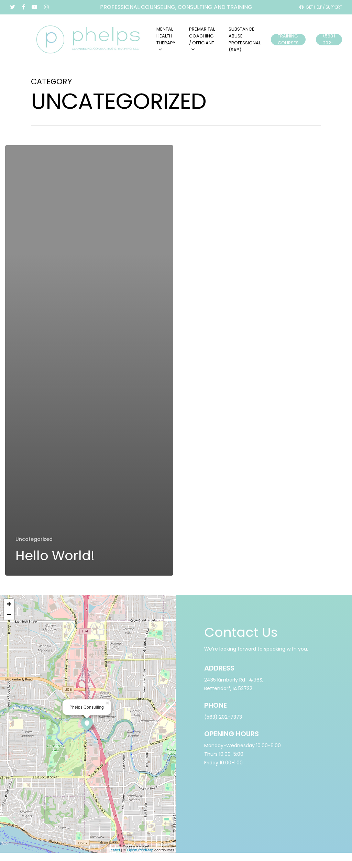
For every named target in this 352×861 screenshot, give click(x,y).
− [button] (9, 614)
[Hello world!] (89, 360)
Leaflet (114, 849)
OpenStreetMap (140, 849)
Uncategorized (34, 539)
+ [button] (9, 604)
